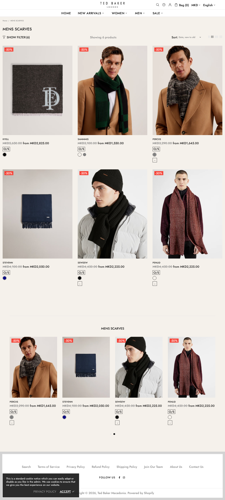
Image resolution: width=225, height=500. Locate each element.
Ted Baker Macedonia (112, 5)
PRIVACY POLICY (44, 491)
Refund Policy (101, 467)
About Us (176, 467)
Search (26, 467)
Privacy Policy (76, 467)
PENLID (156, 262)
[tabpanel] (138, 384)
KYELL (6, 139)
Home (5, 20)
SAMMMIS (83, 139)
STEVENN (8, 262)
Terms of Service (49, 467)
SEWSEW (83, 262)
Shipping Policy (127, 467)
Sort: (175, 37)
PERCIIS (157, 139)
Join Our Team (153, 467)
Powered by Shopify (141, 493)
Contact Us (196, 467)
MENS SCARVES (112, 328)
